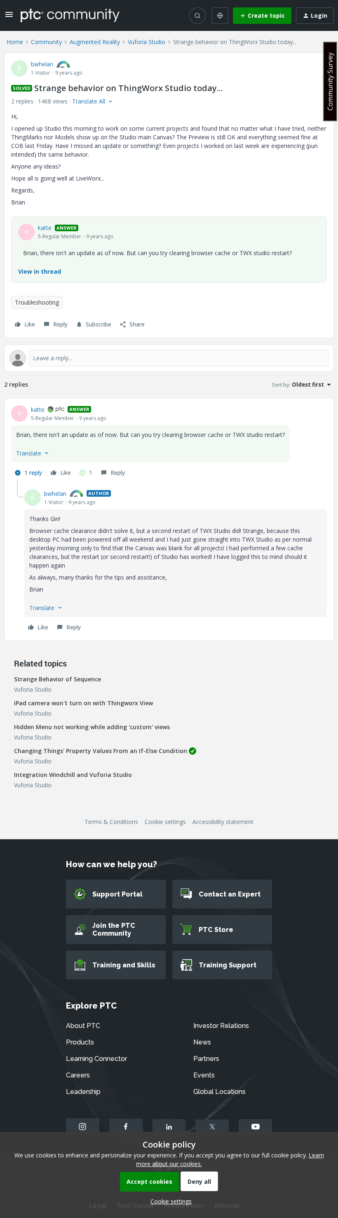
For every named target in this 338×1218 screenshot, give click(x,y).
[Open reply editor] (169, 358)
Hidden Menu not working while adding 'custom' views (92, 727)
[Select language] (220, 15)
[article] (169, 442)
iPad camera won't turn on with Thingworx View (83, 703)
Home (15, 42)
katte (45, 228)
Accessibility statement (223, 822)
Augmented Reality (95, 42)
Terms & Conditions (111, 822)
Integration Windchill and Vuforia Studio (73, 775)
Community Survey (330, 81)
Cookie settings (165, 822)
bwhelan (42, 64)
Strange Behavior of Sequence (57, 679)
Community (46, 42)
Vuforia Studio (146, 42)
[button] (9, 17)
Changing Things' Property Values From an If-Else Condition (100, 751)
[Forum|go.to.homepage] (70, 15)
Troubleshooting (37, 302)
